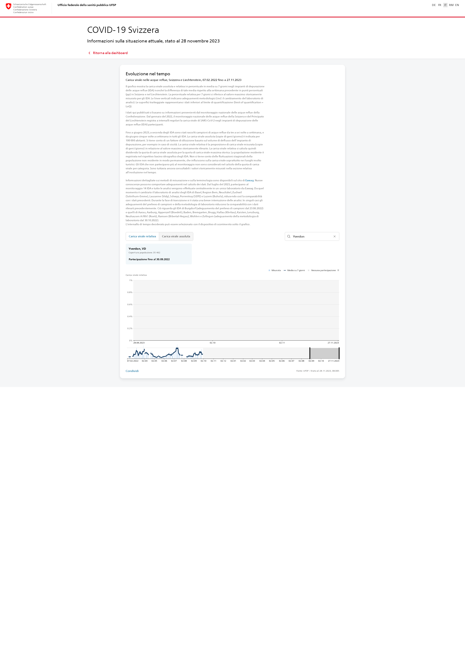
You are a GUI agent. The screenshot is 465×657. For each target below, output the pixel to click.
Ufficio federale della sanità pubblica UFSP (87, 5)
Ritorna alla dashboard (110, 53)
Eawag (249, 180)
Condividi (132, 371)
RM (451, 5)
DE (434, 5)
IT (445, 5)
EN (457, 5)
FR (439, 5)
